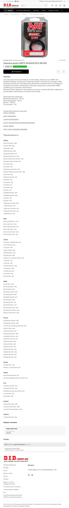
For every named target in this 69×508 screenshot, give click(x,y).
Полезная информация (23, 10)
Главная (5, 14)
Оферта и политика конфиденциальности (50, 1)
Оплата (43, 10)
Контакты (5, 479)
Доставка (36, 10)
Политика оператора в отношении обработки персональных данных (12, 496)
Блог (4, 492)
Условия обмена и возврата (10, 489)
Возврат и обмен (54, 10)
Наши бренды (15, 14)
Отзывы (6, 439)
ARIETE (24, 14)
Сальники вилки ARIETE (37, 14)
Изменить (28, 444)
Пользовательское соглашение (11, 486)
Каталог (10, 10)
